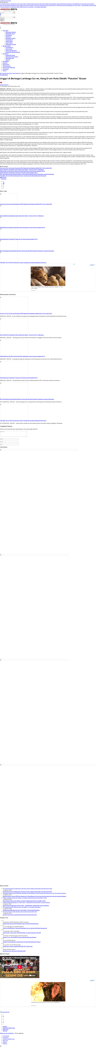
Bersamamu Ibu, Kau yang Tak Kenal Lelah (14, 951)
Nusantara (5, 53)
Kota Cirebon (9, 43)
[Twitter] (3, 1016)
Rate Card (5, 1029)
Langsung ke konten (5, 1)
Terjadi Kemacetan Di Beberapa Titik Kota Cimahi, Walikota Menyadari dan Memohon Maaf (24, 4)
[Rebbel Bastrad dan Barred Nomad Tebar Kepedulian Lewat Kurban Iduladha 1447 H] (9, 226)
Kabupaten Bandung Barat (13, 52)
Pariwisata (5, 69)
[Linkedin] (3, 1019)
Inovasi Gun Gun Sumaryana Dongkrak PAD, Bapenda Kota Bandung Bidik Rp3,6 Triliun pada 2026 (26, 168)
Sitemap (5, 1030)
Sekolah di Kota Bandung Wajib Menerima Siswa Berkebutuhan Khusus (21, 942)
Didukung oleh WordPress (7, 1033)
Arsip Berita (6, 1036)
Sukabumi (8, 36)
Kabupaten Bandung (11, 50)
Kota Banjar (9, 35)
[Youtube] (3, 1021)
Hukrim (5, 70)
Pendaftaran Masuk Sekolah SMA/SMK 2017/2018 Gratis (18, 946)
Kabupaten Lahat (10, 55)
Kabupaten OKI (10, 58)
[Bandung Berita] (8, 11)
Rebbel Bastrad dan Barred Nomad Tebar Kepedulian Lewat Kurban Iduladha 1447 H (22, 171)
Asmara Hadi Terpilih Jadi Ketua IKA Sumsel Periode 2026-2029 (20, 914)
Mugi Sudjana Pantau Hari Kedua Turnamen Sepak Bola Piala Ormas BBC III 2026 (37, 5)
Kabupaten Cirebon (11, 44)
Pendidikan (6, 61)
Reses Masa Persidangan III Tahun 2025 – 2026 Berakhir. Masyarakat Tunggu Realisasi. (26, 905)
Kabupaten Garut (10, 33)
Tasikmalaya (9, 41)
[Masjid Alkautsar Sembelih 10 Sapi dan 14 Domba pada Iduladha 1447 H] (9, 237)
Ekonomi (5, 63)
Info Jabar (5, 30)
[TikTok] (3, 1022)
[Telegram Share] (3, 186)
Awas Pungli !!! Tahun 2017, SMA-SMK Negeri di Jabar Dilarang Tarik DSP (22, 932)
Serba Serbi (6, 64)
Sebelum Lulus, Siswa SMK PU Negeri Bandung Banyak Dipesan (19, 937)
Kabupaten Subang (11, 32)
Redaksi (5, 1026)
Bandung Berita (4, 85)
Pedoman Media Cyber (9, 1028)
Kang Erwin (3, 177)
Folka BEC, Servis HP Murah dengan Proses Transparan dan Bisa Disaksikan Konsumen (23, 175)
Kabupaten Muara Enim (12, 56)
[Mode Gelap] (0, 14)
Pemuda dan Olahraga (9, 67)
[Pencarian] (0, 16)
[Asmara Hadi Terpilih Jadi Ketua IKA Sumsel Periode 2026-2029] (20, 911)
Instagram (5, 1037)
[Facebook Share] (3, 181)
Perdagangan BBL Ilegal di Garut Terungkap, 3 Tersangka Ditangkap (28, 7)
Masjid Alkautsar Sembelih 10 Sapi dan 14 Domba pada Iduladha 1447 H (19, 172)
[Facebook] (3, 1015)
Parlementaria (7, 66)
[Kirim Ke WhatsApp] (3, 188)
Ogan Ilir (8, 60)
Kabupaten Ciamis (10, 38)
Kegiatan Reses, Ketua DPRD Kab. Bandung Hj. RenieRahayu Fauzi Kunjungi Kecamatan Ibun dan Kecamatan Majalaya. (34, 896)
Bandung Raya (7, 46)
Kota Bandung (9, 47)
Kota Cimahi (9, 49)
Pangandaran (9, 40)
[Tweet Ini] (3, 183)
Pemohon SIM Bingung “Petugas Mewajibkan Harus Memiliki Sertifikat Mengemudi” (25, 928)
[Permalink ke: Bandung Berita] (1, 83)
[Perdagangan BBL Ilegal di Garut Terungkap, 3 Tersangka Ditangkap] (22, 907)
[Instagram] (3, 1018)
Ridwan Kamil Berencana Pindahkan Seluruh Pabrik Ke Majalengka (20, 923)
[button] (14, 13)
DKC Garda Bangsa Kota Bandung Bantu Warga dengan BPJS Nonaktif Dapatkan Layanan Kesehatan (27, 174)
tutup (2, 19)
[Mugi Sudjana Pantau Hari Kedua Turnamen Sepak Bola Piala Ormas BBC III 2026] (25, 898)
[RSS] (3, 1024)
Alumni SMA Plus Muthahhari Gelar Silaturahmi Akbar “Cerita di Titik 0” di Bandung (22, 169)
